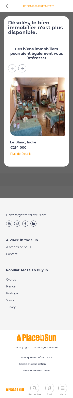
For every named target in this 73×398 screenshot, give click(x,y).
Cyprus (11, 279)
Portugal (12, 293)
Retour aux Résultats (38, 6)
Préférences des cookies (36, 370)
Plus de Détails (20, 153)
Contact (11, 254)
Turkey (11, 307)
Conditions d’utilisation (32, 363)
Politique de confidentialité (36, 357)
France (11, 286)
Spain (10, 300)
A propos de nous (18, 247)
